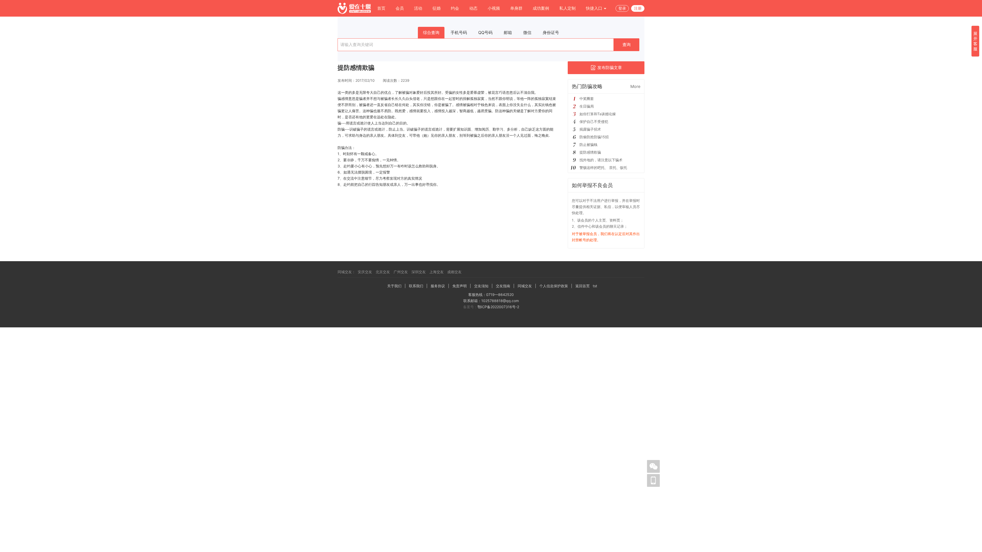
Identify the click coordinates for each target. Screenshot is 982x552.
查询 (626, 44)
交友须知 (481, 286)
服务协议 (438, 286)
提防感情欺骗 (590, 152)
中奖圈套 (586, 98)
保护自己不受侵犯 (593, 121)
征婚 (436, 8)
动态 (473, 8)
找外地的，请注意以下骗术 (600, 160)
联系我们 (416, 286)
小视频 (494, 8)
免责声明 (459, 286)
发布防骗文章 (609, 67)
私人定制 (567, 8)
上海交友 (436, 272)
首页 (381, 8)
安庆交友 (365, 272)
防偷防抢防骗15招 (594, 137)
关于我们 (394, 286)
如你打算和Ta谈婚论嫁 (597, 114)
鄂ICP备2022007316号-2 (498, 307)
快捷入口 (595, 8)
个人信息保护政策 (553, 286)
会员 (400, 8)
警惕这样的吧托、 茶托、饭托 (603, 167)
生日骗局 (586, 106)
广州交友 (401, 272)
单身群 (516, 8)
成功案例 (541, 8)
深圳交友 (418, 272)
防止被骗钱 (588, 144)
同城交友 (525, 286)
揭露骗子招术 (590, 129)
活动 (418, 8)
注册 (638, 8)
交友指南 (503, 286)
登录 (622, 8)
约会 (455, 8)
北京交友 (383, 272)
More (635, 86)
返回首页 (582, 286)
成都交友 (454, 272)
